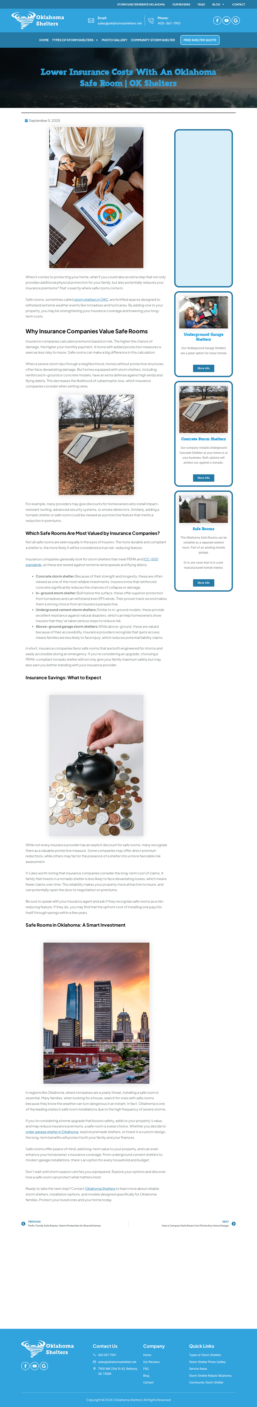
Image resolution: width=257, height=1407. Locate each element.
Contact (238, 4)
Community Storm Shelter (153, 40)
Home (44, 40)
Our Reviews (181, 4)
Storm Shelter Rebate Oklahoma (141, 4)
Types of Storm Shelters (73, 40)
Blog (216, 4)
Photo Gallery (114, 40)
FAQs (201, 4)
